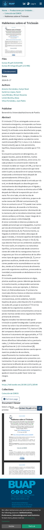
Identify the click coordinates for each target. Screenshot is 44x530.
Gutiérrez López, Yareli (11, 92)
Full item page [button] (11, 399)
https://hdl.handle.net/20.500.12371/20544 (19, 384)
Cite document (9, 71)
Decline (11, 526)
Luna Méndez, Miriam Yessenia (14, 95)
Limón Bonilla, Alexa (10, 98)
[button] (28, 3)
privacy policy (30, 518)
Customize (6, 521)
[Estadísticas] (24, 3)
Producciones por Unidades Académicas (22, 10)
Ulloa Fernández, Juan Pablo (14, 101)
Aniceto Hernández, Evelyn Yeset (15, 89)
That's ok (31, 526)
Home (4, 10)
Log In (33, 3)
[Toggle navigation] (40, 3)
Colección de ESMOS (13, 13)
